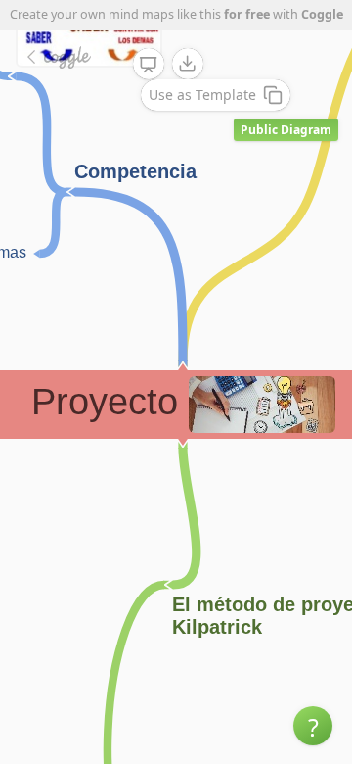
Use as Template (202, 94)
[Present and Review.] (148, 64)
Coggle (322, 14)
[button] (312, 725)
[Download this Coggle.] (187, 63)
